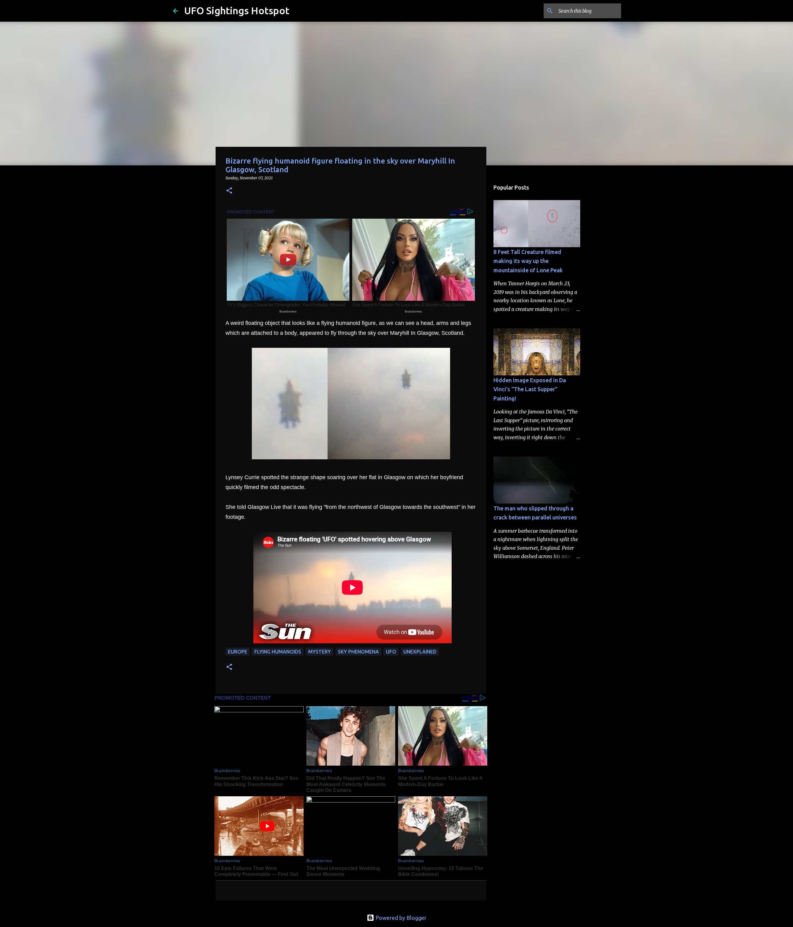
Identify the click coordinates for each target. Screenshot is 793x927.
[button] (229, 191)
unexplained (419, 651)
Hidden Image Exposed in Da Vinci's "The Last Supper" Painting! (529, 389)
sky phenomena (358, 651)
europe (237, 651)
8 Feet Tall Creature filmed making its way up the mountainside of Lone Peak (528, 261)
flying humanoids (277, 651)
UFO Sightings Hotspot (236, 10)
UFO (391, 651)
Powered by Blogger (400, 918)
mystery (319, 651)
